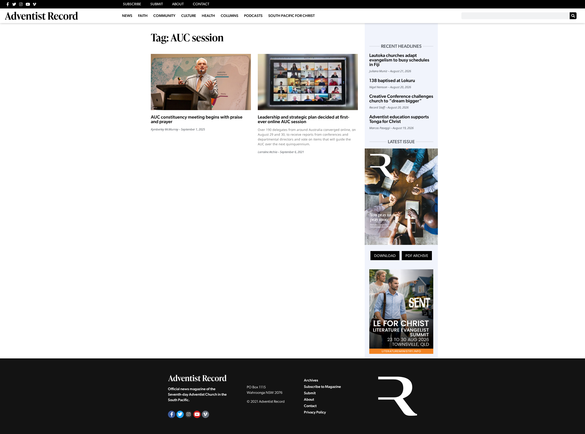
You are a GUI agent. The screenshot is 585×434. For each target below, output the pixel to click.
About (309, 399)
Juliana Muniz (378, 71)
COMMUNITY (164, 15)
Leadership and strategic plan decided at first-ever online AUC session (303, 119)
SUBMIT (156, 4)
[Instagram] (21, 4)
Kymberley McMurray (164, 129)
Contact (310, 406)
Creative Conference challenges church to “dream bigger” (401, 98)
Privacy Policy (315, 412)
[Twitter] (14, 4)
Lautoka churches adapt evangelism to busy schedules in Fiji (399, 60)
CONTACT (201, 4)
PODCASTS (253, 15)
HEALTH (208, 15)
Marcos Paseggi (379, 128)
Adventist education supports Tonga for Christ (399, 119)
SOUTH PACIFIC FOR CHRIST (291, 15)
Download (385, 255)
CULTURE (188, 15)
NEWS (127, 15)
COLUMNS (229, 15)
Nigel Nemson (378, 87)
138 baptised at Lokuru (392, 80)
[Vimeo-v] (34, 4)
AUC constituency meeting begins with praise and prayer (196, 119)
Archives (311, 380)
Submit (310, 393)
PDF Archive (416, 255)
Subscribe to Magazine (322, 386)
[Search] (573, 15)
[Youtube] (28, 4)
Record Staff (377, 107)
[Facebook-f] (8, 4)
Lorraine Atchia (267, 152)
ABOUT (178, 4)
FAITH (143, 15)
